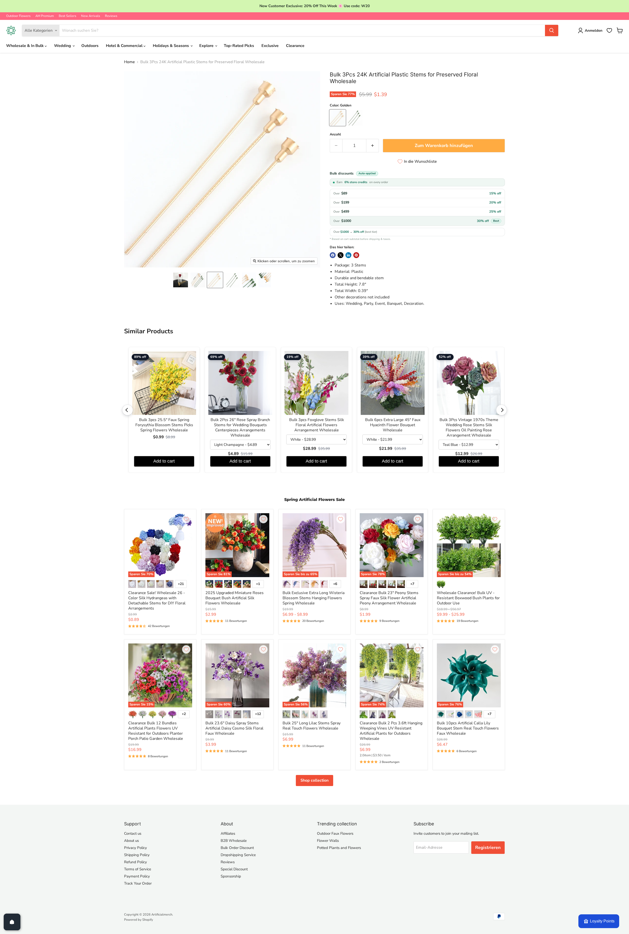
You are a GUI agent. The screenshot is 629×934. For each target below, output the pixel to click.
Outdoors (90, 45)
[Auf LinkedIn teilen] (348, 255)
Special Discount (234, 869)
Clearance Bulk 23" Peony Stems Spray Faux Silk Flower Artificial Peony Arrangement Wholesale (389, 598)
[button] (180, 280)
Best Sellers (67, 16)
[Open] (12, 922)
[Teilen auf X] (340, 255)
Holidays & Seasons (171, 45)
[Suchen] (551, 30)
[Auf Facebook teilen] (333, 255)
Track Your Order (138, 883)
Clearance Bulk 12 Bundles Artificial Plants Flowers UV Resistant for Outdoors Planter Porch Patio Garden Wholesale (155, 730)
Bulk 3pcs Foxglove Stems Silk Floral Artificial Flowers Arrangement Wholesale (316, 425)
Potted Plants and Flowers (339, 847)
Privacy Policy (135, 847)
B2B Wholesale (234, 840)
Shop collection (314, 780)
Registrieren (488, 847)
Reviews (111, 16)
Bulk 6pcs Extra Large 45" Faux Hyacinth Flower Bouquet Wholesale (392, 425)
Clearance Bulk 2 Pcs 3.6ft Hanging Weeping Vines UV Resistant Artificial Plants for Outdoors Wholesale (391, 730)
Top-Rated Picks (239, 45)
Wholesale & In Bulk (25, 45)
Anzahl (335, 134)
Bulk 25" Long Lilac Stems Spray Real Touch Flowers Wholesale (312, 725)
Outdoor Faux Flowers (335, 833)
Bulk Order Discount (237, 847)
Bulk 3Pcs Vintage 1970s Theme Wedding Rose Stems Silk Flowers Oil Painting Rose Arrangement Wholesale (469, 427)
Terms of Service (137, 869)
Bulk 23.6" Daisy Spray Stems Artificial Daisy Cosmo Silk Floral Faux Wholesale (234, 728)
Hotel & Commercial (124, 45)
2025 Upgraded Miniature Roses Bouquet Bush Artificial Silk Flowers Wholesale (234, 598)
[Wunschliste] (609, 30)
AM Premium (44, 16)
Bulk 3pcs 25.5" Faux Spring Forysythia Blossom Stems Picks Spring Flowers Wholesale (164, 425)
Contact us (132, 833)
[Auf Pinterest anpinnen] (356, 255)
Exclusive (270, 45)
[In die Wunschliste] (186, 519)
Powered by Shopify (138, 920)
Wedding (63, 45)
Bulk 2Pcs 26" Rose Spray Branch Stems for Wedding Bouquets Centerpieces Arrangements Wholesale (240, 427)
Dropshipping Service (238, 854)
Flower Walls (328, 840)
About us (131, 840)
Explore (206, 45)
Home (129, 62)
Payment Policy (137, 876)
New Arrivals (90, 16)
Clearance (295, 45)
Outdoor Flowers (18, 16)
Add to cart (164, 461)
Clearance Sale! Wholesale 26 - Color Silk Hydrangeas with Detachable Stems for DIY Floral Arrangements (157, 600)
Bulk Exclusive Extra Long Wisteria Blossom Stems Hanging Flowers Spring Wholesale (313, 598)
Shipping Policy (137, 854)
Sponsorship (231, 876)
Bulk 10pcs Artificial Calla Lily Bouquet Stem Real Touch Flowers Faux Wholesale (468, 728)
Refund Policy (135, 862)
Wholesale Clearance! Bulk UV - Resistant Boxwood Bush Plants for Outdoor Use (468, 598)
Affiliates (228, 833)
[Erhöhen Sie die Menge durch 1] (372, 145)
